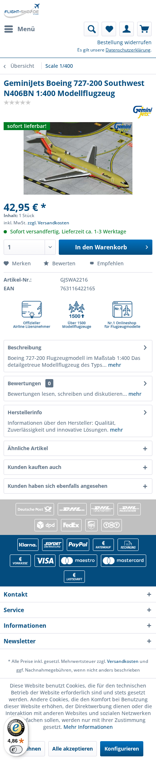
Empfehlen (110, 263)
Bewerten (64, 263)
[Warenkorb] (144, 29)
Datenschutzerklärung (128, 50)
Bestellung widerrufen (124, 42)
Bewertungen (24, 383)
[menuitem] (19, 29)
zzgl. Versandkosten (48, 223)
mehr (114, 364)
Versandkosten (123, 661)
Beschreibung (24, 347)
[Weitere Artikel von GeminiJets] (142, 112)
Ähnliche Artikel (28, 448)
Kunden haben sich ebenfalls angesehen (57, 485)
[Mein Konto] (126, 29)
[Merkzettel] (109, 29)
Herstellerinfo (25, 412)
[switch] (15, 749)
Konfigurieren (121, 748)
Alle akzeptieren (72, 748)
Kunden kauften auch (34, 467)
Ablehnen (29, 748)
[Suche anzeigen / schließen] (91, 29)
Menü (26, 29)
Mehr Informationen (88, 726)
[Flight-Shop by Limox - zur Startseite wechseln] (22, 11)
